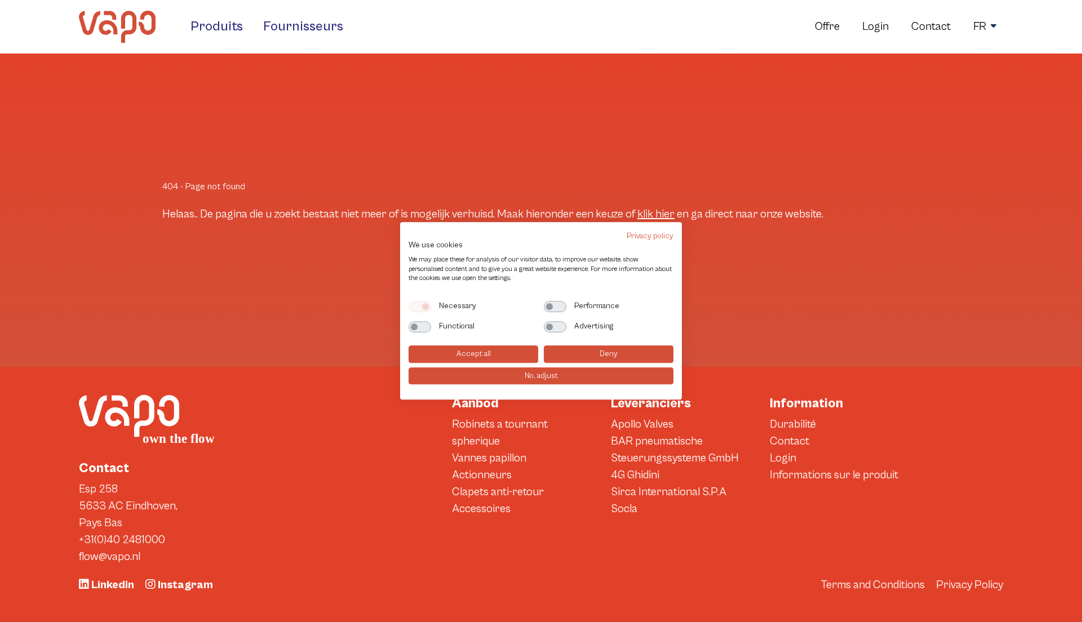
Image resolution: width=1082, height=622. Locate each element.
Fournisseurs (303, 26)
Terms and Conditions (873, 585)
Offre (827, 26)
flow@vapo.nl (109, 556)
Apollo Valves (642, 424)
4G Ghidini (635, 475)
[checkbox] (420, 306)
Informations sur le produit (834, 475)
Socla (624, 509)
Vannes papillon (489, 458)
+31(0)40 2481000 (122, 540)
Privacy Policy (969, 585)
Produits (216, 26)
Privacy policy (650, 236)
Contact (931, 26)
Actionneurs (482, 475)
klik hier (656, 214)
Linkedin (111, 585)
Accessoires (481, 509)
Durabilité (793, 424)
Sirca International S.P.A (668, 492)
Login (875, 26)
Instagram (184, 585)
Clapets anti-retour (498, 492)
